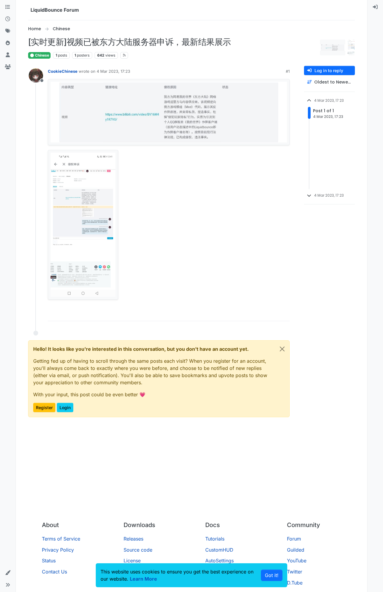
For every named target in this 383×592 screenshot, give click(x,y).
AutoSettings (219, 561)
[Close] (282, 349)
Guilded (295, 550)
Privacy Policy (58, 550)
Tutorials (214, 539)
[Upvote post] (274, 313)
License (132, 561)
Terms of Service (61, 539)
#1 (288, 71)
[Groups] (7, 67)
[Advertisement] (191, 472)
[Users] (7, 55)
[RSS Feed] (124, 55)
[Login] (375, 7)
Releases (133, 539)
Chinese (41, 55)
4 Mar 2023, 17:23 (113, 71)
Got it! (272, 575)
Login (65, 407)
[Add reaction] (263, 313)
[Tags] (7, 31)
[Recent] (7, 19)
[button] (7, 573)
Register (44, 407)
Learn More (143, 579)
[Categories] (7, 7)
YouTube (296, 561)
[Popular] (7, 43)
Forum (294, 539)
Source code (138, 550)
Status (49, 561)
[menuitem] (375, 7)
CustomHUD (219, 550)
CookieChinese (62, 71)
